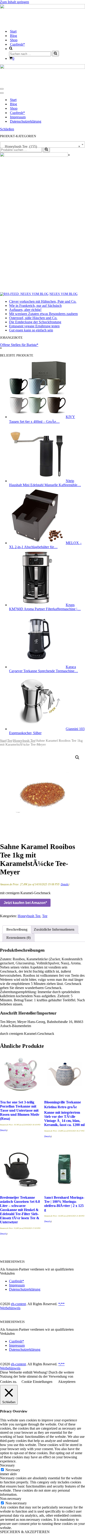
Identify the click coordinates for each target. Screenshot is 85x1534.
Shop (13, 40)
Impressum (18, 117)
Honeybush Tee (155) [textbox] (41, 146)
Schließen (7, 129)
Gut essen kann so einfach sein (31, 330)
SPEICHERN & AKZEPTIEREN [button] (25, 1532)
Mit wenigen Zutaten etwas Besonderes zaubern (43, 314)
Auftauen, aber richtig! (25, 310)
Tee (9, 740)
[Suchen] (55, 53)
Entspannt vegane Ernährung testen (34, 326)
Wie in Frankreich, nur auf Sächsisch (35, 305)
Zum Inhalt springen (14, 2)
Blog (13, 36)
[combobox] (42, 144)
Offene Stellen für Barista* (19, 345)
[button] (77, 757)
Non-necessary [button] (10, 1498)
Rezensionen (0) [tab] (18, 938)
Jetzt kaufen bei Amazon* (25, 903)
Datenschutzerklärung (25, 121)
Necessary (12, 1470)
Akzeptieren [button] (66, 1382)
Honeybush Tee (24, 740)
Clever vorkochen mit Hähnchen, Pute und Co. (42, 301)
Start (13, 31)
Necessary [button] (7, 1465)
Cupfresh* (17, 44)
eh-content (18, 1304)
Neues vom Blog (63, 294)
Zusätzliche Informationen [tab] (54, 929)
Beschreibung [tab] (16, 929)
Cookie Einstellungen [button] (37, 1382)
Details (64, 884)
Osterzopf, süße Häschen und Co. (33, 318)
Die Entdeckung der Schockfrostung (35, 322)
